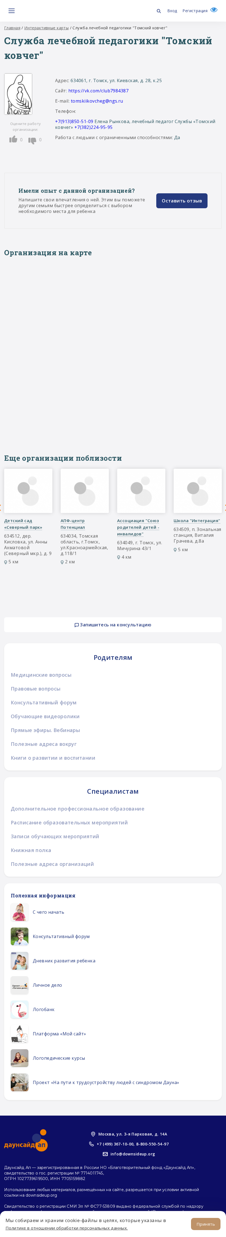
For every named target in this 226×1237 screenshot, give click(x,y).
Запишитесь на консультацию (115, 625)
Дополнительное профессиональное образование (77, 808)
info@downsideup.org (133, 1154)
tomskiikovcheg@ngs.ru (97, 101)
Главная (12, 27)
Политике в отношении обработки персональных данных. (67, 1228)
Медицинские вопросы (41, 674)
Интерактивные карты (46, 27)
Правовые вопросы (36, 688)
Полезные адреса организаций (52, 864)
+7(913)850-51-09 (74, 121)
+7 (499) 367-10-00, (116, 1144)
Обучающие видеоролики (45, 716)
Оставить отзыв (182, 200)
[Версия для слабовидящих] (212, 10)
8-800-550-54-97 (152, 1144)
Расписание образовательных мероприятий (69, 822)
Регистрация (195, 10)
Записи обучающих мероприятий (55, 836)
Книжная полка (31, 850)
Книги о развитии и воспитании (53, 757)
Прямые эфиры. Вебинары (45, 730)
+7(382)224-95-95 (93, 127)
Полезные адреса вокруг (44, 744)
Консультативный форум (44, 702)
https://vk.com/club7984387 (98, 91)
